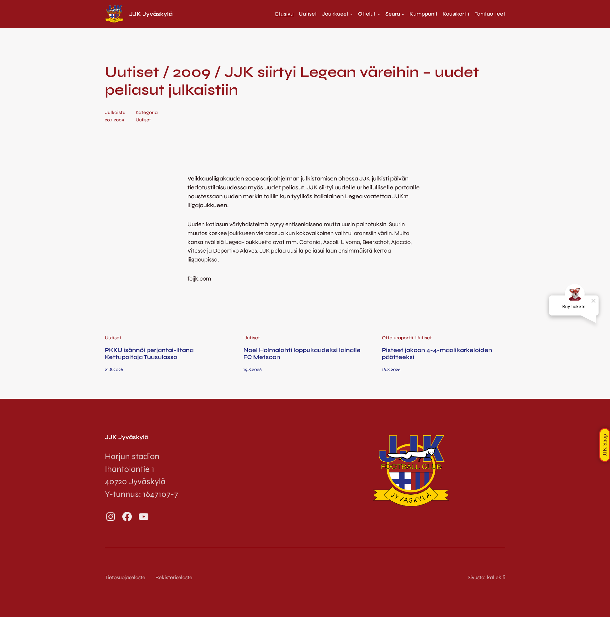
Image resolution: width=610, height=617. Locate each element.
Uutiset (143, 120)
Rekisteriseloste (173, 577)
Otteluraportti (397, 338)
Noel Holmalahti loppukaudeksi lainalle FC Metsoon (302, 354)
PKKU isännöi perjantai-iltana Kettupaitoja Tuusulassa (149, 354)
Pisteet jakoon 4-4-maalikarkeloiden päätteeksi (437, 354)
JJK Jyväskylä (151, 13)
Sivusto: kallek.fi (486, 577)
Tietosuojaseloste (125, 577)
